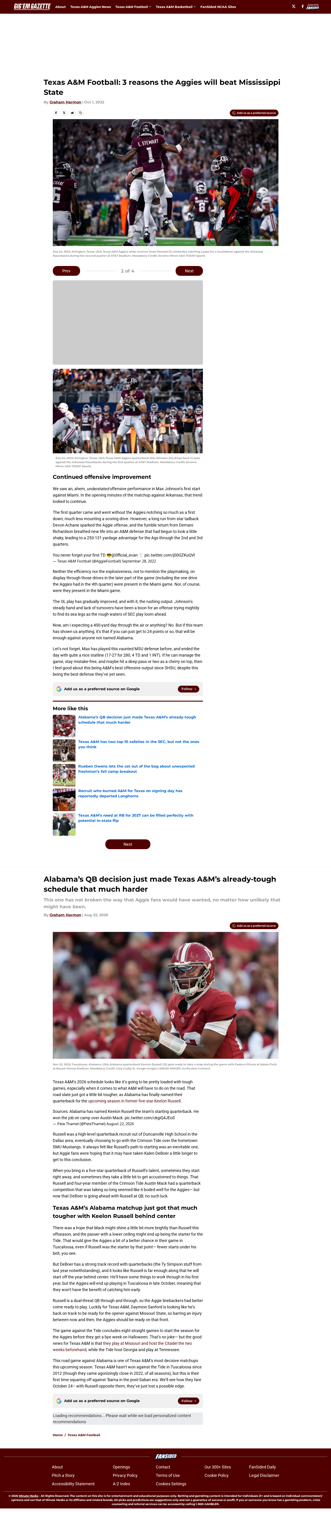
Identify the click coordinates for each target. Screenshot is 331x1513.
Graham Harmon (65, 102)
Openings (121, 1467)
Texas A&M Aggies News (90, 7)
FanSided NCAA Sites (218, 7)
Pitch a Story (63, 1475)
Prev (66, 270)
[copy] (80, 113)
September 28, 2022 (139, 561)
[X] (294, 6)
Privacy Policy (125, 1475)
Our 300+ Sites (218, 1467)
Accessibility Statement (73, 1483)
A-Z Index (121, 1483)
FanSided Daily (262, 1467)
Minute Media (28, 1496)
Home (58, 1435)
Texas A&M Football (84, 1435)
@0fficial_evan (124, 555)
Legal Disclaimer (264, 1475)
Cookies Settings (171, 1483)
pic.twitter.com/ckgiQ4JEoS (150, 1117)
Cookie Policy (217, 1475)
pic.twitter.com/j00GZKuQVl (169, 555)
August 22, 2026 (120, 1123)
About (60, 7)
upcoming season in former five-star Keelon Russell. (135, 1101)
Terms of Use (168, 1475)
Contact (163, 1467)
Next (189, 270)
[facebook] (303, 6)
